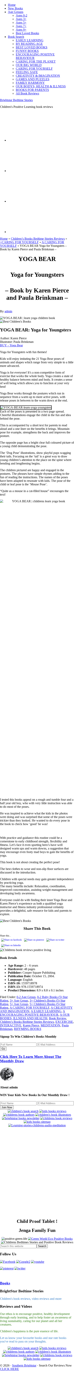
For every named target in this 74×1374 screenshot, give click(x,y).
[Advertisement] (37, 1174)
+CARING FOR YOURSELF (19, 242)
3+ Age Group (19, 1000)
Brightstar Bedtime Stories (16, 100)
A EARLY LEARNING (46, 1011)
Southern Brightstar (24, 1365)
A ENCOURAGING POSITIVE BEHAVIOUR (32, 1012)
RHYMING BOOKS (27, 1029)
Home (4, 238)
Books (5, 1283)
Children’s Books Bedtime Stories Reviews (38, 238)
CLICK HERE (9, 1369)
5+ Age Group (19, 1004)
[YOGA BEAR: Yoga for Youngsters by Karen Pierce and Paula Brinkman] (35, 830)
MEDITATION (50, 1025)
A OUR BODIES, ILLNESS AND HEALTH (35, 1016)
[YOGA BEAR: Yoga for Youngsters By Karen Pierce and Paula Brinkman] (37, 830)
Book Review (57, 1018)
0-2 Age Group (26, 997)
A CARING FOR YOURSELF (29, 1007)
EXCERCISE (64, 1021)
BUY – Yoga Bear (11, 345)
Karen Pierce (31, 1025)
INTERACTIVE (10, 1025)
